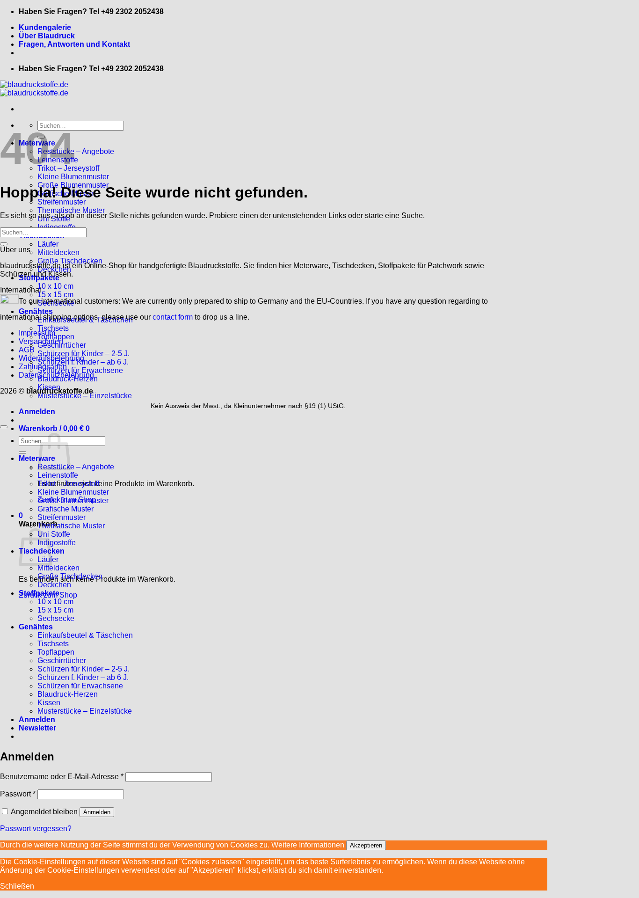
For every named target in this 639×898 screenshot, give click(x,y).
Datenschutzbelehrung (56, 375)
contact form (172, 317)
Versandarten (41, 341)
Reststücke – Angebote (75, 151)
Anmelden (96, 812)
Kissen (48, 703)
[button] (37, 412)
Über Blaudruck (47, 36)
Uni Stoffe (53, 534)
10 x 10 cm (55, 286)
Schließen (17, 886)
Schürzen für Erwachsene (80, 370)
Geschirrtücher (61, 660)
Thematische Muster (71, 210)
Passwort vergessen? (36, 828)
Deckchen (54, 585)
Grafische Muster (65, 509)
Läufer (47, 244)
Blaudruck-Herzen (67, 694)
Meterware (37, 458)
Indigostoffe (56, 543)
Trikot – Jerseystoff (68, 484)
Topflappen (55, 337)
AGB (27, 350)
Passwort (18, 794)
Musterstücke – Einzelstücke (84, 396)
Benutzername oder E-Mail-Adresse (61, 777)
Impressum (37, 333)
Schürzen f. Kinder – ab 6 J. (83, 677)
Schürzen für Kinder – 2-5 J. (83, 354)
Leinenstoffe (57, 475)
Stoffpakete (39, 593)
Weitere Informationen (307, 845)
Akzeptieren (366, 845)
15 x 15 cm (55, 610)
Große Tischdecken (69, 261)
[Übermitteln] (3, 243)
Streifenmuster (61, 202)
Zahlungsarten (43, 367)
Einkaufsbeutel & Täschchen (85, 635)
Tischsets (53, 328)
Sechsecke (55, 618)
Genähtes (36, 627)
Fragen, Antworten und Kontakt (74, 44)
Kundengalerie (45, 27)
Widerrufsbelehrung (51, 358)
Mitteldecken (58, 252)
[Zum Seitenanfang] (3, 426)
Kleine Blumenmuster (73, 177)
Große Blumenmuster (73, 500)
